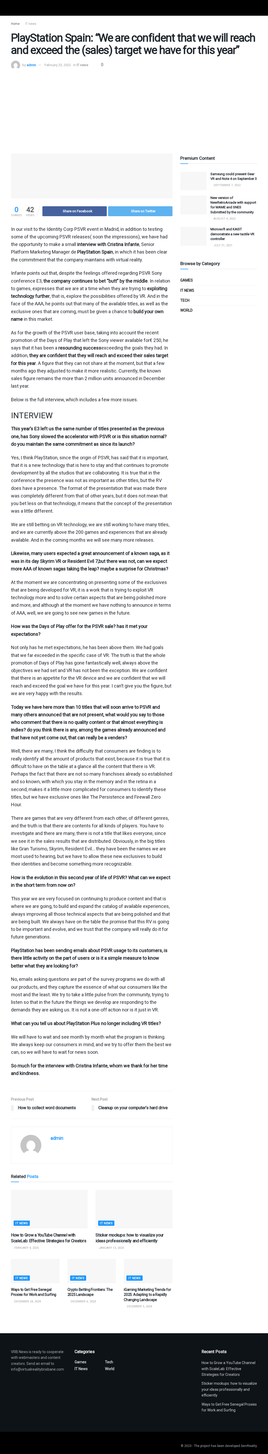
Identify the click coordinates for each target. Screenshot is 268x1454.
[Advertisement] (134, 109)
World (186, 310)
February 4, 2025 (26, 1248)
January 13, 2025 (111, 1248)
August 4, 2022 (224, 218)
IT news (30, 24)
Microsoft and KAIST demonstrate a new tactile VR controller (232, 234)
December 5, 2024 (139, 1306)
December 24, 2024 (27, 1301)
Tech (184, 300)
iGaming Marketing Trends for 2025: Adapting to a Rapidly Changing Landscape (147, 1294)
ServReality (249, 1446)
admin (31, 65)
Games (186, 280)
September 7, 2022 (227, 185)
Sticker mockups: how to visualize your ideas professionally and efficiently (229, 1389)
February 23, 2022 (57, 65)
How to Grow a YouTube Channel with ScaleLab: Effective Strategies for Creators (228, 1369)
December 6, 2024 (83, 1301)
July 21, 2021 (222, 245)
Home (15, 24)
